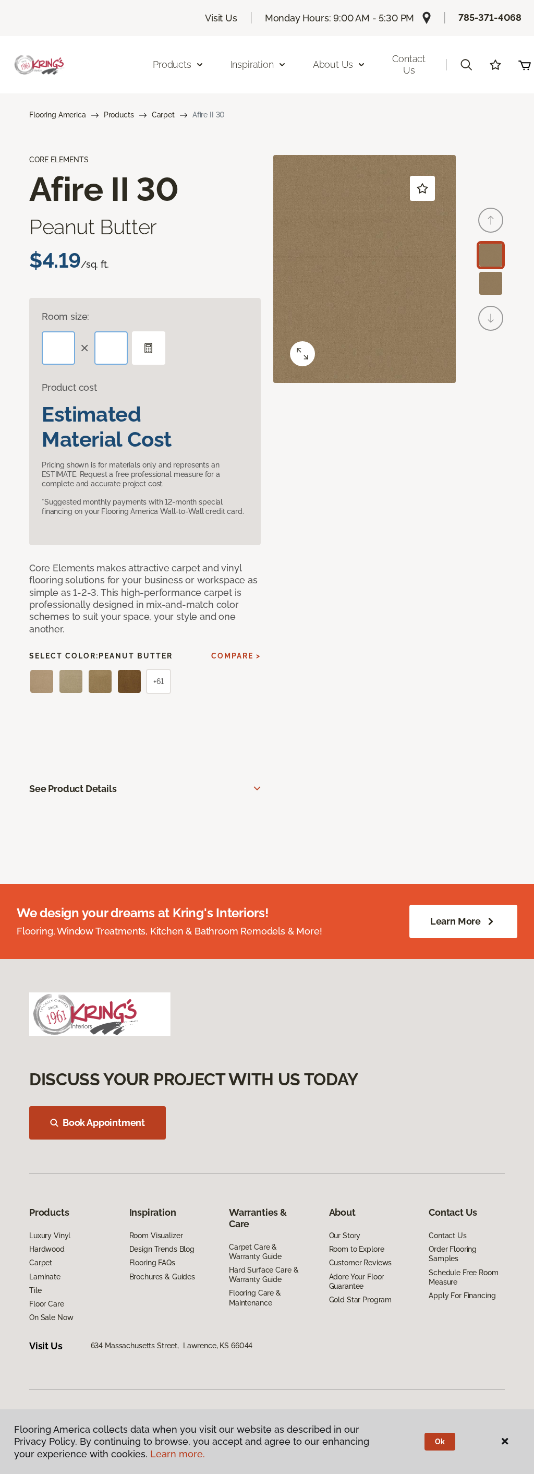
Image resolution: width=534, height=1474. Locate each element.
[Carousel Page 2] (491, 283)
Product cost (69, 387)
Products (119, 115)
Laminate (44, 1277)
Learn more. (177, 1453)
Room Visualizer (156, 1235)
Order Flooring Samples (453, 1254)
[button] (466, 64)
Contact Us (409, 64)
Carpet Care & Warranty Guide (255, 1252)
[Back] (490, 220)
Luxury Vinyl (49, 1235)
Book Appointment (104, 1122)
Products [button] (172, 64)
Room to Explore (356, 1249)
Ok (440, 1441)
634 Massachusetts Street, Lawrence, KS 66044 (172, 1345)
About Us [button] (333, 64)
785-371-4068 (489, 17)
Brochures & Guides (162, 1277)
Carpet (163, 115)
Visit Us (221, 18)
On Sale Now (51, 1317)
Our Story (345, 1235)
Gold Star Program (360, 1300)
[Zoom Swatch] (302, 353)
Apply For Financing (462, 1295)
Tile (35, 1290)
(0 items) (524, 64)
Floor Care (46, 1304)
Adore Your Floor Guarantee (356, 1281)
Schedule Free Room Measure (463, 1277)
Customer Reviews (360, 1263)
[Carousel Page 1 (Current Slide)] (491, 255)
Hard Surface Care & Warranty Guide (263, 1275)
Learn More (455, 921)
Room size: (65, 316)
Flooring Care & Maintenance (255, 1298)
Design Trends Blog (162, 1249)
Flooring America (57, 115)
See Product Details (73, 788)
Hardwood (47, 1249)
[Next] (490, 318)
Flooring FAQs (152, 1263)
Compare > (236, 656)
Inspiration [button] (252, 64)
